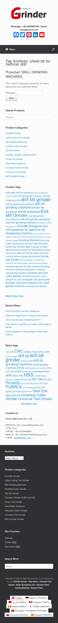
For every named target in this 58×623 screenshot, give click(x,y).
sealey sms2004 (34, 387)
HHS (9, 375)
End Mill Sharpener (29, 226)
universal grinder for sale (18, 266)
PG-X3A (44, 383)
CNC (19, 351)
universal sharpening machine (25, 271)
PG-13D (37, 379)
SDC (24, 387)
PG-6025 (44, 253)
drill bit (23, 355)
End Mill (17, 371)
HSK (21, 375)
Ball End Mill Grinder (15, 176)
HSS (28, 374)
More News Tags (29, 403)
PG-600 (25, 253)
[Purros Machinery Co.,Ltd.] (29, 13)
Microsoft (9, 379)
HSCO (15, 375)
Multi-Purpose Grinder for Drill (21, 249)
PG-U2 (29, 383)
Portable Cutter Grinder (16, 146)
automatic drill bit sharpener (20, 192)
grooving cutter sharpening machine (27, 242)
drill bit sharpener (29, 211)
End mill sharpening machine (25, 231)
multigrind (17, 379)
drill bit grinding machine (25, 205)
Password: (11, 92)
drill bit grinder (36, 199)
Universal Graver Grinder (38, 263)
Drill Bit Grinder (13, 150)
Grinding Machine (29, 240)
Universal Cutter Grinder (17, 167)
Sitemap (9, 537)
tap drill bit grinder (21, 263)
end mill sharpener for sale (27, 228)
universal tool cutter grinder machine (27, 284)
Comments (12, 546)
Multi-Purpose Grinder (36, 246)
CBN (12, 352)
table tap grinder (26, 260)
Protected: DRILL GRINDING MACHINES (27, 74)
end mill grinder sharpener (35, 219)
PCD (29, 379)
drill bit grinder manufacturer (20, 204)
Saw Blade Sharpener (16, 163)
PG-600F (34, 253)
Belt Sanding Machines (16, 141)
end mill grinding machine (21, 222)
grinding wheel (41, 371)
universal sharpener (25, 269)
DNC (47, 351)
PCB (24, 379)
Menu (12, 49)
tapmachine (26, 391)
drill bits (20, 367)
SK (43, 387)
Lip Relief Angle (40, 376)
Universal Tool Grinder (16, 171)
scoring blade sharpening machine (23, 256)
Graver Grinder (38, 233)
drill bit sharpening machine (35, 368)
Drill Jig (9, 371)
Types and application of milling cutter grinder (27, 315)
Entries (10, 542)
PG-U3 (36, 383)
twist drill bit (13, 395)
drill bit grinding (26, 361)
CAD (7, 352)
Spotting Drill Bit (13, 391)
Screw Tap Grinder (14, 158)
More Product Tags (14, 295)
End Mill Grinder (13, 133)
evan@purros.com (22, 437)
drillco (49, 368)
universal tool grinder (36, 286)
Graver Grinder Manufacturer (34, 237)
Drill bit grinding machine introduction (23, 311)
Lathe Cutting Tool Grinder (18, 137)
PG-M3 (23, 383)
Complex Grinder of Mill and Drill (21, 154)
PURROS (14, 386)
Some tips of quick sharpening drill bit (23, 319)
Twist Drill (39, 390)
